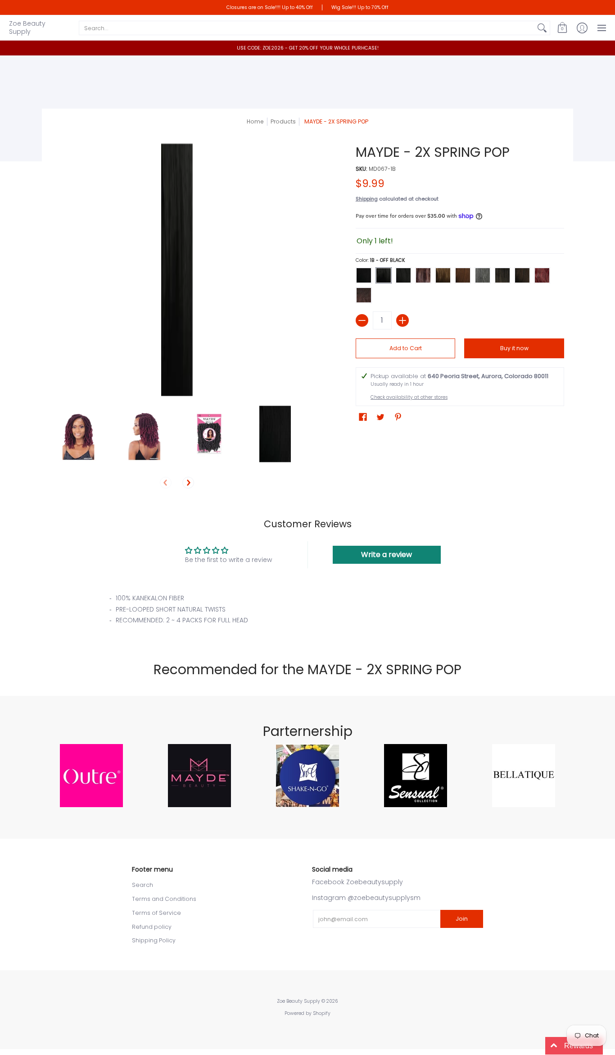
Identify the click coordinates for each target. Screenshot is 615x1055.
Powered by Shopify (307, 1013)
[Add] (402, 320)
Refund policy (152, 927)
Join (462, 919)
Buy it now (514, 348)
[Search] (542, 28)
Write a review (386, 554)
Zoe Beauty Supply (27, 27)
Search (142, 885)
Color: (380, 260)
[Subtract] (362, 320)
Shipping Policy (154, 940)
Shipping (367, 198)
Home (255, 121)
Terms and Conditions (164, 899)
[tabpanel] (307, 612)
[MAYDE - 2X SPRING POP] (79, 434)
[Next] (188, 482)
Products (283, 121)
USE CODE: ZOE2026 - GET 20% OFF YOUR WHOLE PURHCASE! (308, 48)
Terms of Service (156, 913)
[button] (562, 27)
